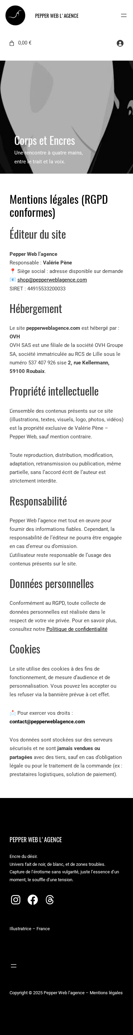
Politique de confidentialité (76, 629)
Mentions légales (106, 992)
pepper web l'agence (56, 15)
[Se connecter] (120, 43)
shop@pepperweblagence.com (52, 280)
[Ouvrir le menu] (124, 15)
